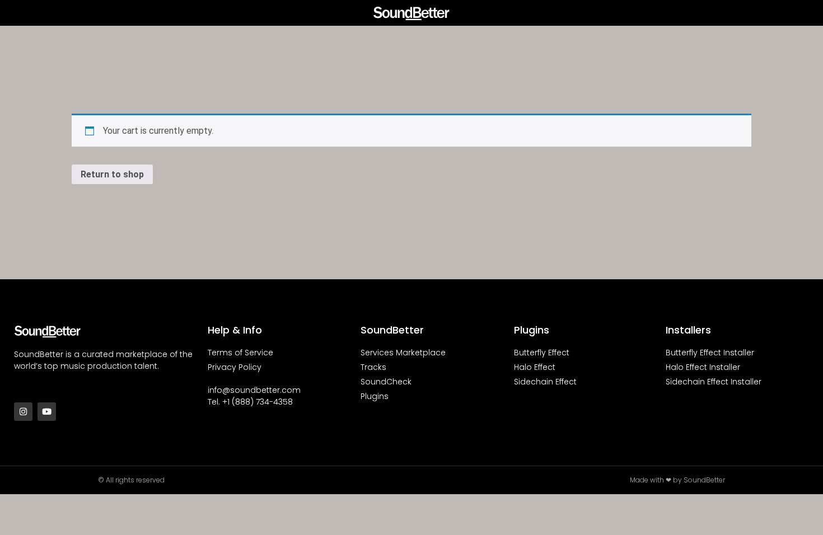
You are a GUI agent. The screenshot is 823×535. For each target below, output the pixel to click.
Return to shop (112, 174)
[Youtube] (47, 411)
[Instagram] (23, 411)
